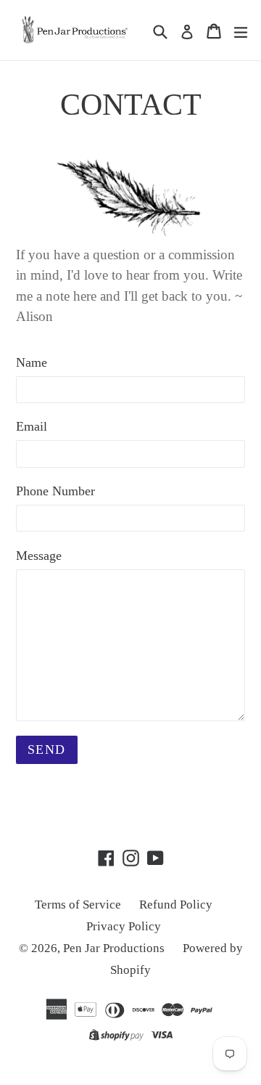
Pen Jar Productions (114, 948)
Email (31, 426)
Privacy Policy (123, 926)
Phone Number (55, 491)
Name (31, 362)
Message (39, 555)
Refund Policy (175, 904)
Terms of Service (78, 904)
